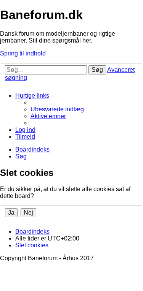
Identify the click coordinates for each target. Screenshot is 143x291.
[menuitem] (57, 109)
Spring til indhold (23, 53)
